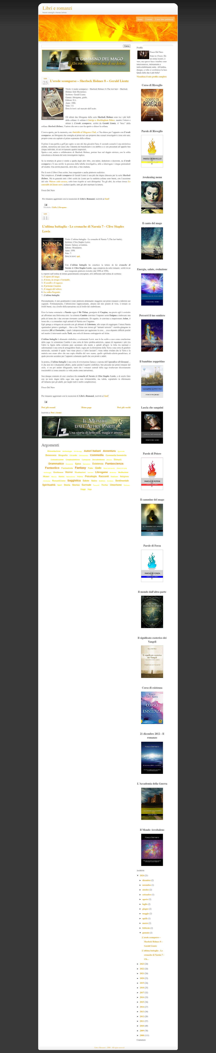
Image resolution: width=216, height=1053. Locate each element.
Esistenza (97, 463)
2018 (142, 987)
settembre (147, 894)
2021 (142, 973)
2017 (142, 992)
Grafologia (47, 472)
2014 (142, 1006)
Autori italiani (92, 450)
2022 (142, 968)
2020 (142, 978)
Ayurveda (121, 451)
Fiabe (90, 468)
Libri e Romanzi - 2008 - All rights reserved (109, 1047)
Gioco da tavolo (109, 468)
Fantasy (80, 467)
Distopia (117, 459)
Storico (76, 485)
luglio (145, 904)
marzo (145, 923)
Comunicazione (57, 460)
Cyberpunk (86, 460)
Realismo (114, 476)
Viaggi (83, 489)
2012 (142, 1016)
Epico (78, 463)
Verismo (127, 485)
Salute (86, 480)
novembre (146, 884)
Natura (61, 477)
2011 (142, 1021)
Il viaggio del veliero (52, 288)
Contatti (149, 19)
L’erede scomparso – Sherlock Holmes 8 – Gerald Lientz (89, 80)
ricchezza (46, 481)
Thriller (104, 485)
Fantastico (52, 467)
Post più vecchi (123, 407)
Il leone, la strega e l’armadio (57, 279)
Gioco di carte (122, 468)
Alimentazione (53, 451)
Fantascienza (114, 463)
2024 (142, 875)
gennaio (146, 932)
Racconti (104, 476)
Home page (86, 407)
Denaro (109, 460)
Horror (69, 472)
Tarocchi (96, 485)
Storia (67, 485)
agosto (145, 899)
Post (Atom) (56, 412)
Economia (69, 464)
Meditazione (123, 472)
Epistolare (86, 464)
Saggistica (74, 480)
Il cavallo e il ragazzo (53, 282)
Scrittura (110, 481)
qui (78, 256)
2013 (142, 1011)
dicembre (146, 880)
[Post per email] (45, 204)
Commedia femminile (116, 455)
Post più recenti (48, 407)
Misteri (46, 476)
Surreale (86, 485)
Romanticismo (58, 481)
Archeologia (67, 451)
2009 (142, 1030)
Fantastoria (67, 468)
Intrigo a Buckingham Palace (101, 120)
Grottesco (58, 472)
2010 (142, 1025)
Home (140, 19)
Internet (90, 472)
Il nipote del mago (51, 276)
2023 (142, 963)
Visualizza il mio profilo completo (152, 76)
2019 (142, 982)
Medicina (113, 472)
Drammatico (56, 463)
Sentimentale (122, 480)
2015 (142, 1001)
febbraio (146, 927)
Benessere (51, 455)
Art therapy (78, 451)
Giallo (54, 207)
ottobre (145, 889)
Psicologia (91, 476)
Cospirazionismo (73, 460)
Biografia (63, 455)
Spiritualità (48, 484)
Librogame (62, 207)
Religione (124, 476)
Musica (54, 476)
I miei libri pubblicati (164, 19)
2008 (142, 1035)
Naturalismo (70, 476)
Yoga (90, 489)
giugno (145, 908)
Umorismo (116, 485)
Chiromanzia (83, 455)
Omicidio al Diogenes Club (84, 132)
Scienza (102, 481)
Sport (59, 485)
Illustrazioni (80, 472)
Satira (94, 481)
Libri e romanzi (57, 8)
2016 (142, 997)
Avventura (109, 450)
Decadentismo (98, 460)
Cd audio (73, 455)
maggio (145, 913)
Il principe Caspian (52, 285)
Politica (80, 476)
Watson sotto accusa (58, 181)
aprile (145, 918)
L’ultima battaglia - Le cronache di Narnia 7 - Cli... (153, 955)
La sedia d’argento (52, 292)
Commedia (97, 455)
